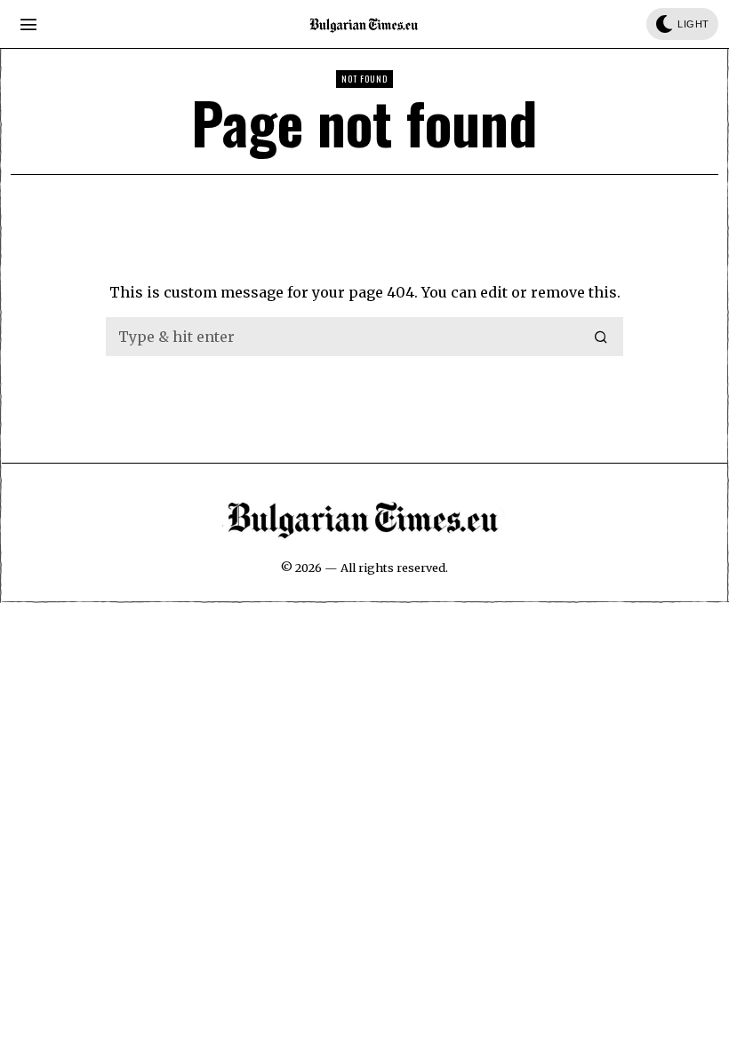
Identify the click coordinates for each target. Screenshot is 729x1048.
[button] (602, 336)
